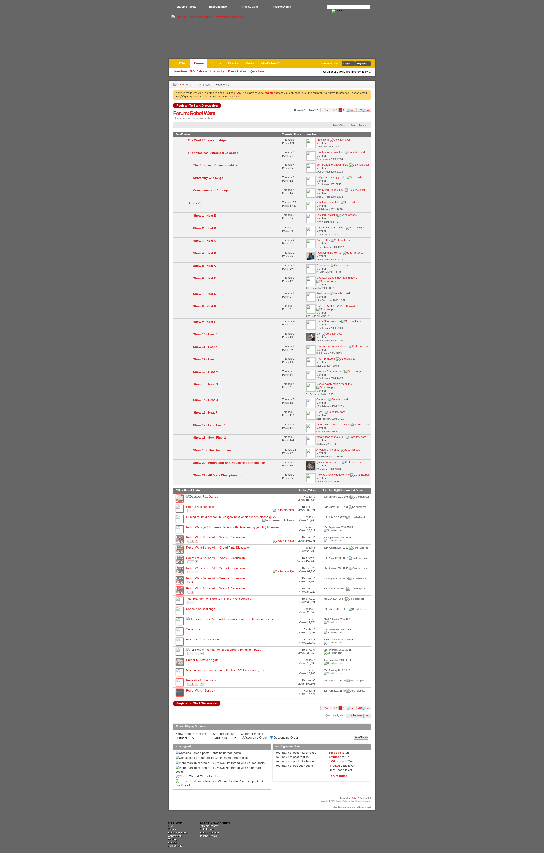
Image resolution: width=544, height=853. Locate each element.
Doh (318, 333)
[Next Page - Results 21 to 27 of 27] (351, 110)
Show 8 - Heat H (204, 306)
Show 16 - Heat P (205, 412)
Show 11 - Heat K (205, 346)
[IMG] (333, 761)
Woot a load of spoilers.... (330, 437)
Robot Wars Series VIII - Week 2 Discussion (215, 578)
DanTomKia (323, 240)
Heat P (320, 412)
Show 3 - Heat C (204, 240)
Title (178, 490)
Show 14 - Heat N (205, 384)
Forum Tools (339, 125)
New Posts (180, 71)
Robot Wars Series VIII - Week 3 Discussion (215, 557)
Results (172, 842)
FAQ (192, 71)
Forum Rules (338, 775)
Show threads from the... (192, 733)
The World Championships (207, 140)
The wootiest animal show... (332, 346)
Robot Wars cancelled (200, 506)
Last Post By (330, 490)
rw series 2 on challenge (202, 639)
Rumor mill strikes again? (203, 660)
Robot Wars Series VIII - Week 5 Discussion (215, 537)
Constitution (175, 835)
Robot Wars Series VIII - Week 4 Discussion (215, 568)
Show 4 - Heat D (204, 253)
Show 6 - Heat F (204, 278)
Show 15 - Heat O (205, 400)
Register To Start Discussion (197, 105)
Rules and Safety (178, 832)
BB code (335, 752)
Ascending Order (255, 737)
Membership (175, 845)
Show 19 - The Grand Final (212, 450)
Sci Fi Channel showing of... (332, 164)
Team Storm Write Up (328, 321)
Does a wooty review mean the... (335, 383)
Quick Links (257, 71)
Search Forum (358, 125)
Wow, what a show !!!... (329, 252)
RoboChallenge (218, 6)
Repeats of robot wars (201, 680)
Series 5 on (193, 629)
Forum (199, 63)
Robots (216, 63)
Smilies (334, 757)
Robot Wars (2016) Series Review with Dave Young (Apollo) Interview (232, 527)
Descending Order (285, 737)
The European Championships (215, 165)
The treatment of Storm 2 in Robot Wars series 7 (218, 598)
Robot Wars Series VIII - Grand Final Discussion (218, 547)
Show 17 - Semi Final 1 (209, 425)
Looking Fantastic (326, 215)
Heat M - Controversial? (330, 371)
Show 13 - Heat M (205, 372)
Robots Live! (250, 6)
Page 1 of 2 (330, 110)
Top (367, 716)
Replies (303, 490)
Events (233, 63)
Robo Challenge (209, 832)
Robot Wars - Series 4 (201, 690)
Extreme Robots (186, 6)
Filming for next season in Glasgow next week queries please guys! (231, 517)
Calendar (202, 71)
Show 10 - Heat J (205, 334)
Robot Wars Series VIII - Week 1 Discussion (215, 588)
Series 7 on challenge (200, 609)
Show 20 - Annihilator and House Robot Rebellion (229, 462)
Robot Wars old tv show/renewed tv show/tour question (239, 619)
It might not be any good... (331, 177)
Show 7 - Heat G (204, 293)
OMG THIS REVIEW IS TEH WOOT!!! (337, 305)
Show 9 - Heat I (204, 321)
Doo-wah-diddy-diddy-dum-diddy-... (336, 277)
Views (312, 490)
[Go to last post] (359, 496)
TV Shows (204, 84)
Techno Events (282, 6)
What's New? (270, 63)
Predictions (322, 139)
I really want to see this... (330, 152)
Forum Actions (237, 71)
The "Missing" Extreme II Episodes (213, 152)
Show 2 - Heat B (204, 228)
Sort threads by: (223, 733)
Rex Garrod (210, 496)
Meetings (173, 839)
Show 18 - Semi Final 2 (209, 437)
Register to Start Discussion (196, 703)
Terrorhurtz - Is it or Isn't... (330, 227)
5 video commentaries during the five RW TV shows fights (225, 670)
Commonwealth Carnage (211, 190)
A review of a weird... (328, 202)
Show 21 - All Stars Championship (217, 475)
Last (360, 109)
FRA (182, 63)
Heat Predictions (326, 358)
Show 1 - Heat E (204, 215)
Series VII (194, 203)
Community (217, 71)
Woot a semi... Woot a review (333, 424)
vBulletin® (355, 798)
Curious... (321, 399)
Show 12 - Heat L (205, 359)
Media (250, 63)
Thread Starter (192, 490)
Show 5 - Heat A (204, 265)
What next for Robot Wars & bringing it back (231, 649)
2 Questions (323, 265)
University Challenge (208, 178)
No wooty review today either (333, 474)
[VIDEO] (334, 765)
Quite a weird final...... (328, 462)
